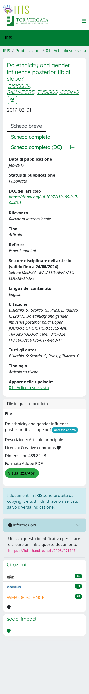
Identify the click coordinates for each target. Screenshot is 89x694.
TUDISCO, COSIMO (58, 92)
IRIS (6, 50)
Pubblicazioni (28, 50)
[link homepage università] (27, 21)
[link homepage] (18, 9)
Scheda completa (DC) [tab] (36, 147)
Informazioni (24, 524)
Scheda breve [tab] (26, 126)
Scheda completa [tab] (30, 137)
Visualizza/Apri (22, 473)
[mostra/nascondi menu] (84, 20)
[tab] (72, 147)
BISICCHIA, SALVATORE (20, 89)
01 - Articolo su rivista (66, 50)
